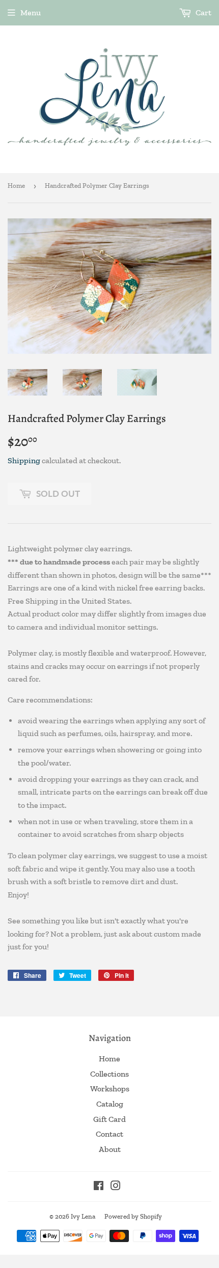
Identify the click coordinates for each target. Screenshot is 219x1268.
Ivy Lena (83, 1216)
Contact (109, 1134)
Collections (109, 1074)
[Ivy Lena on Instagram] (116, 1187)
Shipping (24, 460)
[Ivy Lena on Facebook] (98, 1187)
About (110, 1149)
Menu (30, 12)
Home (16, 185)
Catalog (109, 1104)
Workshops (109, 1088)
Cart (202, 12)
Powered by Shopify (133, 1216)
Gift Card (109, 1119)
